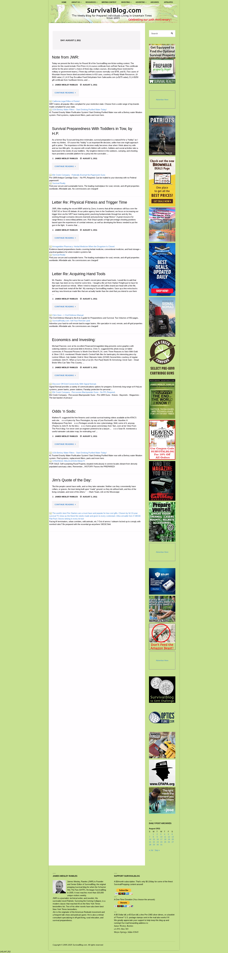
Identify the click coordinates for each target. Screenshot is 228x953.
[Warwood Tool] (162, 745)
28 (150, 845)
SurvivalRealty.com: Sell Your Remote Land (70, 321)
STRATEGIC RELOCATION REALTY (67, 461)
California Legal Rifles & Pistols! (65, 101)
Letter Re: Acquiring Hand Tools (78, 274)
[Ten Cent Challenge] (162, 689)
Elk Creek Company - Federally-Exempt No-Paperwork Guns (77, 175)
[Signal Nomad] (162, 317)
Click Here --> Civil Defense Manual (66, 315)
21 (150, 842)
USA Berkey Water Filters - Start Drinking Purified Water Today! (78, 109)
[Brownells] (162, 181)
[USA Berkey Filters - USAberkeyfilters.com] (162, 609)
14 (150, 839)
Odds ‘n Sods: (64, 411)
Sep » (157, 850)
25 (165, 842)
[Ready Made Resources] (162, 522)
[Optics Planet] (162, 717)
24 (161, 842)
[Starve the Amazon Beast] (162, 637)
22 (154, 842)
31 (161, 845)
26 (169, 842)
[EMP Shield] (162, 581)
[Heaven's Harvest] (162, 440)
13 (173, 837)
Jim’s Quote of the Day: (72, 480)
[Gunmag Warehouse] (162, 481)
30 (158, 845)
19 (169, 839)
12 (169, 837)
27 (173, 842)
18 (165, 839)
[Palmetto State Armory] (162, 269)
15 (154, 839)
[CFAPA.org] (162, 773)
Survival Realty (57, 183)
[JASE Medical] (162, 800)
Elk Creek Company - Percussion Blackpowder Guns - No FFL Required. (82, 392)
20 (173, 839)
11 (165, 837)
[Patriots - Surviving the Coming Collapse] (162, 135)
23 (158, 842)
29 (154, 845)
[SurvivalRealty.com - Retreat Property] (162, 64)
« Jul (151, 850)
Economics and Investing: (74, 340)
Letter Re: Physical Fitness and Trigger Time (89, 202)
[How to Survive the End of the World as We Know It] (162, 399)
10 (161, 837)
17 (161, 839)
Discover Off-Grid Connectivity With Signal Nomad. (73, 384)
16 (158, 839)
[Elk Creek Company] (162, 358)
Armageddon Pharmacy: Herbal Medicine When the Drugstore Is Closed (82, 246)
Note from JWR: (65, 57)
